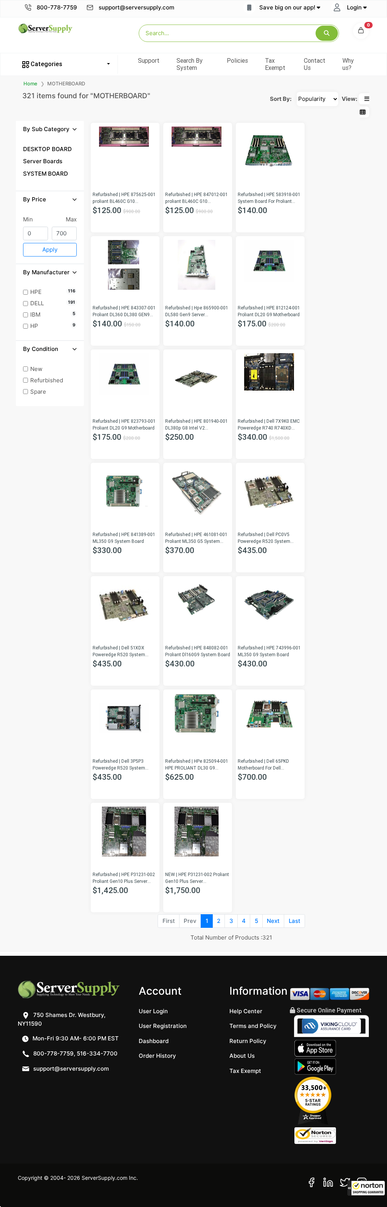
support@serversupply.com (136, 7)
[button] (366, 1188)
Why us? (348, 64)
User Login (153, 1011)
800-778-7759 (56, 7)
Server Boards (42, 161)
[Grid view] (362, 112)
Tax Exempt (275, 64)
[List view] (366, 98)
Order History (157, 1055)
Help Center (245, 1011)
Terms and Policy (253, 1025)
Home (30, 83)
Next (273, 920)
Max (71, 219)
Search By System (189, 64)
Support (148, 60)
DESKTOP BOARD (47, 149)
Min (28, 219)
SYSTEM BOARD (45, 173)
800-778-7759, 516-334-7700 (75, 1053)
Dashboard (154, 1041)
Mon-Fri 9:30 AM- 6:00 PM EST (75, 1038)
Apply (49, 249)
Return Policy (247, 1041)
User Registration (163, 1025)
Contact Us (314, 64)
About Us (242, 1055)
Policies (237, 60)
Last (294, 920)
